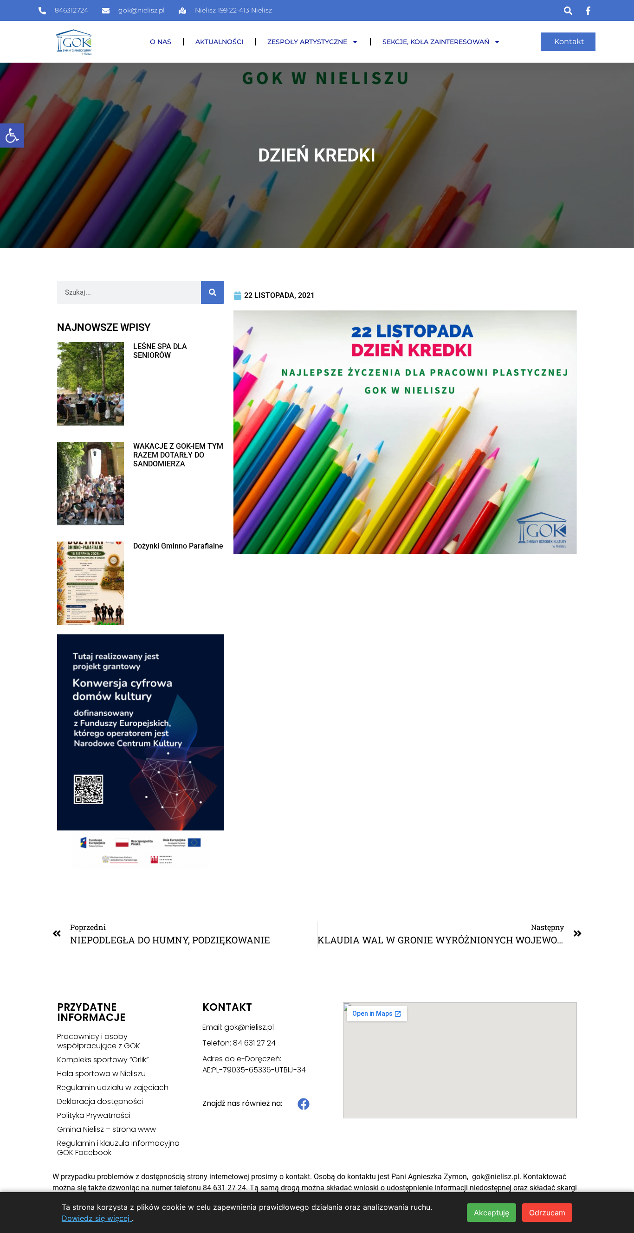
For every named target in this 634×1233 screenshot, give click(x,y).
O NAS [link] (160, 42)
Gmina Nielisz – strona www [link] (106, 1129)
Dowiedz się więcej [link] (97, 1218)
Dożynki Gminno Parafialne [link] (178, 546)
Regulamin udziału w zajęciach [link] (112, 1087)
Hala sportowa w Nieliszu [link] (101, 1073)
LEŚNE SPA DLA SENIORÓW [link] (160, 351)
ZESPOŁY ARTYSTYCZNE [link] (307, 42)
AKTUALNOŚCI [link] (219, 42)
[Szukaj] (212, 292)
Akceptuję (491, 1212)
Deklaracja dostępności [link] (100, 1101)
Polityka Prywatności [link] (93, 1115)
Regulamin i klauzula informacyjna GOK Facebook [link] (118, 1148)
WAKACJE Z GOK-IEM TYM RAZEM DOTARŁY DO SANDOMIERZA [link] (178, 455)
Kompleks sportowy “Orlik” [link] (103, 1060)
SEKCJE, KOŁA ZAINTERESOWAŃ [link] (435, 42)
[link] (12, 135)
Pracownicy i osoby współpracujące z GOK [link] (98, 1041)
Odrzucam (547, 1212)
